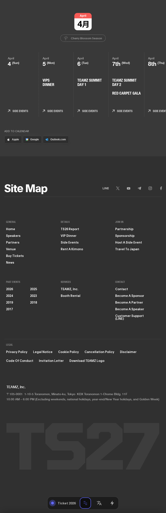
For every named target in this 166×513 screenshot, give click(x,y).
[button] (99, 503)
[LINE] (106, 188)
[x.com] (112, 503)
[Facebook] (161, 188)
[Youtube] (128, 188)
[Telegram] (139, 188)
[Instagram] (150, 188)
